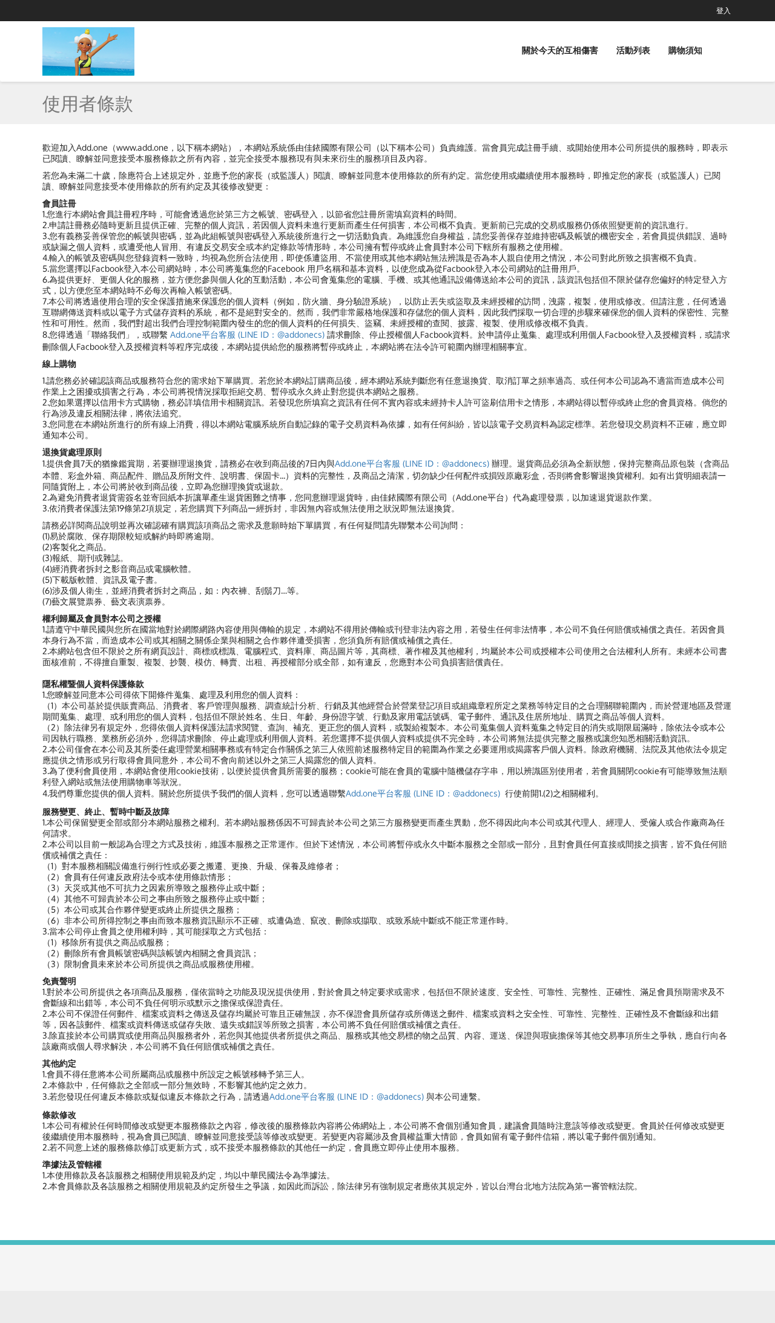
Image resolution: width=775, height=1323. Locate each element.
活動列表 (633, 50)
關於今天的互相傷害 (560, 50)
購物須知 (685, 50)
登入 (723, 10)
